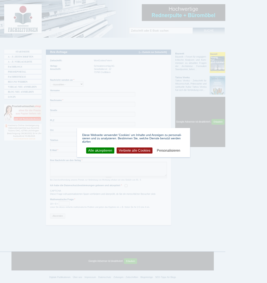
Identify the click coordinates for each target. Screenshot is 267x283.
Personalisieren (168, 150)
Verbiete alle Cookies (134, 150)
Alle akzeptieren (100, 150)
